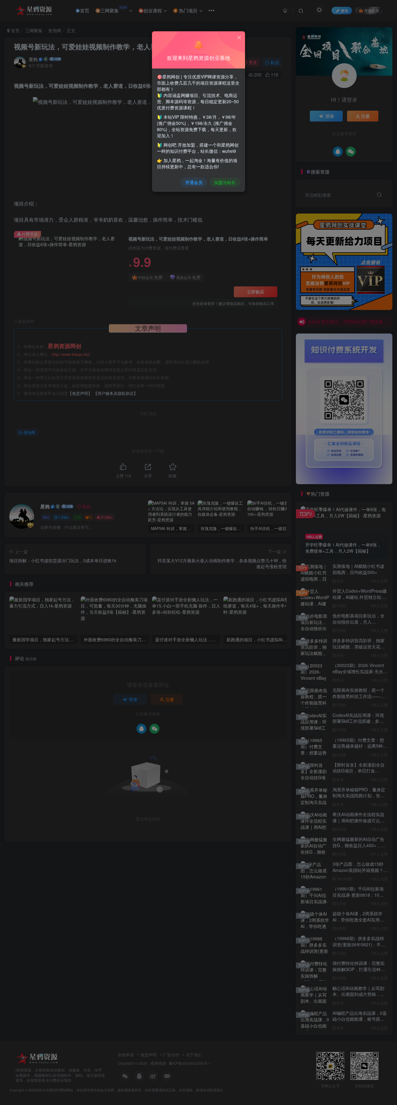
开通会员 (194, 182)
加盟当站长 (225, 182)
